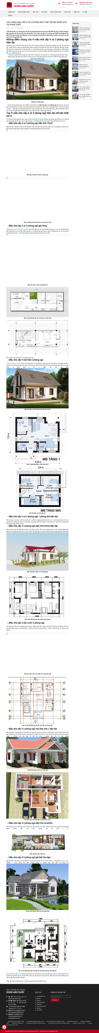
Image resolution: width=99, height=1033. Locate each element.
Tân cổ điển (39, 1010)
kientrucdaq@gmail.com (67, 4)
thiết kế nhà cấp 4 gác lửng (20, 229)
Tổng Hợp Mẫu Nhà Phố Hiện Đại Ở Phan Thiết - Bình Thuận (84, 44)
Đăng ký (55, 1000)
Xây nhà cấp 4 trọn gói (72, 1021)
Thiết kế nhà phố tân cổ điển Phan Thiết (55, 1021)
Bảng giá (39, 1008)
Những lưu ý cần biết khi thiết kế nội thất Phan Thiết (84, 51)
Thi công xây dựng (41, 1006)
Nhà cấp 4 (39, 1004)
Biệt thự (39, 998)
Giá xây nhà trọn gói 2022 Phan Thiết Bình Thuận (59, 1023)
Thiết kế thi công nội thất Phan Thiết (16, 1021)
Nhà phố (39, 1000)
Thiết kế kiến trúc (41, 996)
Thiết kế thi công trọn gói (17, 1023)
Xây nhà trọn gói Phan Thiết (79, 1023)
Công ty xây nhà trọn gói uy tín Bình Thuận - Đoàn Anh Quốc (85, 74)
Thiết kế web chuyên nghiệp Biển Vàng (48, 1031)
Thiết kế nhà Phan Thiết (17, 981)
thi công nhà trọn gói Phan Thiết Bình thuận (35, 1023)
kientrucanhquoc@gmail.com (86, 4)
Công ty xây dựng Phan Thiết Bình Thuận (36, 981)
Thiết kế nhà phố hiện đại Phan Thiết (35, 1021)
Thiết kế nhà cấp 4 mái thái (13, 363)
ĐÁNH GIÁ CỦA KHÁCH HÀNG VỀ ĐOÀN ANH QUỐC (84, 66)
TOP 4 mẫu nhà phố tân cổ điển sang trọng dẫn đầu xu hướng (85, 96)
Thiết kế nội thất (41, 1002)
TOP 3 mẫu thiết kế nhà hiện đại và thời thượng (84, 88)
